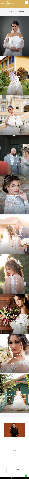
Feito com (14, 477)
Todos (3, 11)
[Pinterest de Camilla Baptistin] (15, 467)
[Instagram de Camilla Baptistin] (13, 467)
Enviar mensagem (15, 461)
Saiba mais (14, 450)
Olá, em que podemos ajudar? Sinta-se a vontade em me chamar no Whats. (15, 470)
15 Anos (12, 11)
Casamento (22, 11)
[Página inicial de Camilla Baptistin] (7, 4)
